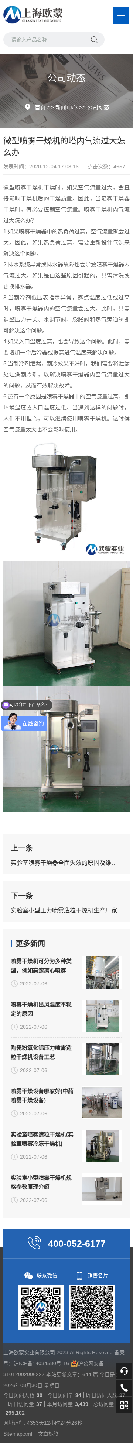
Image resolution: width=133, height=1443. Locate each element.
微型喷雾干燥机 (23, 187)
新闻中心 (66, 107)
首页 (40, 107)
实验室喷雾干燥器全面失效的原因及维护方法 (66, 863)
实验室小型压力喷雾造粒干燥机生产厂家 (64, 910)
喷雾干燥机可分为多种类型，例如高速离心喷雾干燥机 (41, 966)
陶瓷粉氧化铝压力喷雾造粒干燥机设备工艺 (41, 1052)
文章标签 (48, 1434)
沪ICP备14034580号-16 (41, 1363)
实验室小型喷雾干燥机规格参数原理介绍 (41, 1182)
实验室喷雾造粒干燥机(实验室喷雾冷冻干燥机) (42, 1139)
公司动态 (98, 107)
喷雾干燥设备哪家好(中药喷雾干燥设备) (42, 1095)
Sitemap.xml (17, 1434)
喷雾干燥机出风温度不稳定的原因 (41, 1009)
